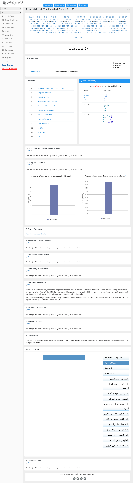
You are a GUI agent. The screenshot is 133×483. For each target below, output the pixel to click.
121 (42, 26)
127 (67, 26)
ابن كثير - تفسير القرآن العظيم (118, 386)
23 (100, 17)
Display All (49, 5)
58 (115, 19)
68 (49, 21)
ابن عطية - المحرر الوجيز (117, 445)
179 (88, 30)
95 (37, 24)
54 (102, 19)
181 (96, 30)
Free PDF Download (9, 69)
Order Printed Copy (9, 65)
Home (128, 9)
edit (29, 150)
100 (53, 24)
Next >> (82, 37)
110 (95, 24)
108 (87, 24)
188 (125, 30)
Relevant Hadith (43, 123)
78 (81, 21)
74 (68, 21)
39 (54, 19)
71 (59, 21)
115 (116, 24)
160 (107, 28)
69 (52, 21)
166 (34, 30)
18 (84, 17)
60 (121, 19)
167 (38, 30)
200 (83, 33)
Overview (32, 17)
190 (42, 33)
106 (78, 24)
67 (46, 21)
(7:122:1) (87, 95)
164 (123, 28)
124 (55, 26)
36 (44, 19)
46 (76, 19)
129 (76, 26)
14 (71, 17)
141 (125, 26)
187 (121, 30)
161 (111, 28)
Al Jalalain (108, 373)
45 (73, 19)
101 (58, 24)
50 (89, 19)
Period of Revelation (45, 115)
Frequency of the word (46, 110)
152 (73, 28)
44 (70, 19)
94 (34, 24)
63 (33, 21)
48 (83, 19)
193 (54, 33)
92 (126, 21)
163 (119, 28)
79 (84, 21)
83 (97, 21)
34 (38, 19)
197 (71, 33)
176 (76, 30)
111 (99, 24)
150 (65, 28)
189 (37, 33)
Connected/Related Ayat (46, 106)
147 (53, 28)
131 (84, 26)
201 (87, 33)
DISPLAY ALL (115, 33)
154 (82, 28)
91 (123, 21)
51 (92, 19)
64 (36, 21)
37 (47, 19)
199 (79, 33)
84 (100, 21)
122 (46, 26)
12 (65, 17)
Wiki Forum (42, 128)
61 (125, 19)
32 (31, 19)
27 (113, 17)
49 (86, 19)
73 (65, 21)
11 (62, 17)
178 (84, 30)
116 (120, 24)
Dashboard (60, 5)
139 (117, 26)
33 (34, 19)
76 (75, 21)
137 (109, 26)
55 (105, 19)
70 (55, 21)
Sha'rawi (107, 368)
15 (75, 17)
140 (121, 26)
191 (46, 33)
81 (91, 21)
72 (62, 21)
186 (117, 30)
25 (107, 17)
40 (57, 19)
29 (120, 17)
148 (57, 28)
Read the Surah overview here (36, 234)
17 (81, 17)
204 (100, 33)
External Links (43, 137)
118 (30, 26)
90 (120, 21)
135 (100, 26)
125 (59, 26)
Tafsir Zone (83, 5)
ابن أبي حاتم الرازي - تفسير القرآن (116, 406)
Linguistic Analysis (44, 93)
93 (31, 24)
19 (87, 17)
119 (34, 26)
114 (112, 24)
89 (117, 21)
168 (42, 30)
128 (71, 26)
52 (96, 19)
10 (58, 17)
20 (91, 17)
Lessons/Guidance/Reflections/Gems (51, 88)
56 (109, 19)
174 (67, 30)
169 (46, 30)
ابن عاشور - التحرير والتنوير (116, 414)
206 (108, 33)
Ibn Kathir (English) (112, 357)
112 (103, 24)
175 (71, 30)
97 (44, 24)
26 (110, 17)
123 (51, 26)
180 (92, 30)
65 (39, 21)
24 (104, 17)
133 (92, 26)
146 (48, 28)
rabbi (85, 97)
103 (66, 24)
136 (105, 26)
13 (68, 17)
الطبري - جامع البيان (119, 379)
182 (100, 30)
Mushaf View (72, 5)
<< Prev (74, 37)
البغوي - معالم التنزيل (119, 399)
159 (103, 28)
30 (123, 17)
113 (108, 24)
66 (42, 21)
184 (109, 30)
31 (126, 17)
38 (51, 19)
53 (99, 19)
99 (50, 24)
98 (47, 24)
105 (74, 24)
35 (41, 19)
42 (63, 19)
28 (116, 17)
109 (91, 24)
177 (80, 30)
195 (62, 33)
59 (118, 19)
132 (88, 26)
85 (104, 21)
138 (113, 26)
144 (40, 28)
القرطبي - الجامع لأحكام (118, 393)
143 (36, 28)
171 (55, 30)
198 (75, 33)
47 (80, 19)
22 (97, 17)
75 (71, 21)
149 (61, 28)
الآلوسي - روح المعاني (118, 440)
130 (80, 26)
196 (67, 33)
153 (78, 28)
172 (59, 30)
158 (98, 28)
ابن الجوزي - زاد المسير (118, 435)
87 (110, 21)
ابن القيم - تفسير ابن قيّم (117, 419)
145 (44, 28)
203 (96, 33)
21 (94, 17)
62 (30, 21)
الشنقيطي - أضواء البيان (118, 429)
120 (38, 26)
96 (40, 24)
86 (107, 21)
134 (96, 26)
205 (104, 33)
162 (115, 28)
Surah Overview (43, 97)
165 (30, 30)
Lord (85, 99)
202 (92, 33)
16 (78, 17)
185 (113, 30)
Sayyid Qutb (109, 363)
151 (69, 28)
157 (94, 28)
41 (60, 19)
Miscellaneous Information (47, 101)
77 (78, 21)
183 (105, 30)
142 (32, 28)
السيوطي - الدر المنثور (118, 424)
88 (113, 21)
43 (67, 19)
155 (86, 28)
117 (124, 24)
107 (83, 24)
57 (112, 19)
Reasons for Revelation (46, 119)
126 (63, 26)
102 (62, 24)
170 (51, 30)
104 (70, 24)
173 (63, 30)
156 (90, 28)
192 (50, 33)
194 (58, 33)
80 (88, 21)
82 (94, 21)
